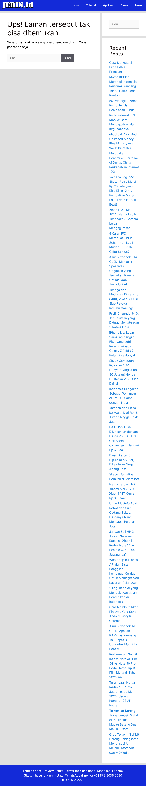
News (138, 5)
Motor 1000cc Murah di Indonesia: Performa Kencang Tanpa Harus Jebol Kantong (123, 86)
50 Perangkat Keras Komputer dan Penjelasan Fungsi (123, 105)
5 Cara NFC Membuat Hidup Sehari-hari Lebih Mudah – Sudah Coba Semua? (121, 242)
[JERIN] (19, 5)
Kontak (118, 771)
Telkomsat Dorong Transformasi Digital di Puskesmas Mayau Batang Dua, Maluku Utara (123, 720)
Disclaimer (104, 771)
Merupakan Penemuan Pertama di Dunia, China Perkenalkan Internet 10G (124, 162)
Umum (75, 5)
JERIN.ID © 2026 (73, 780)
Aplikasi (108, 5)
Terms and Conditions (80, 771)
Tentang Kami (32, 771)
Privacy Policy (53, 771)
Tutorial (91, 5)
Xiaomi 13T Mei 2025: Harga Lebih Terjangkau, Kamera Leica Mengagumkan (123, 219)
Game (124, 5)
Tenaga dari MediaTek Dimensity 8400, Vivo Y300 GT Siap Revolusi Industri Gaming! (124, 299)
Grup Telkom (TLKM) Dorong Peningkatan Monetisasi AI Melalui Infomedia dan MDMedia (124, 743)
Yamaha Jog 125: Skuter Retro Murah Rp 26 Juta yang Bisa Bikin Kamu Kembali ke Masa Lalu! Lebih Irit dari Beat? (123, 190)
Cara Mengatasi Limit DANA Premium (120, 67)
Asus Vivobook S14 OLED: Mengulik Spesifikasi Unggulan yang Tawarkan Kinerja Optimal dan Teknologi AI (123, 270)
